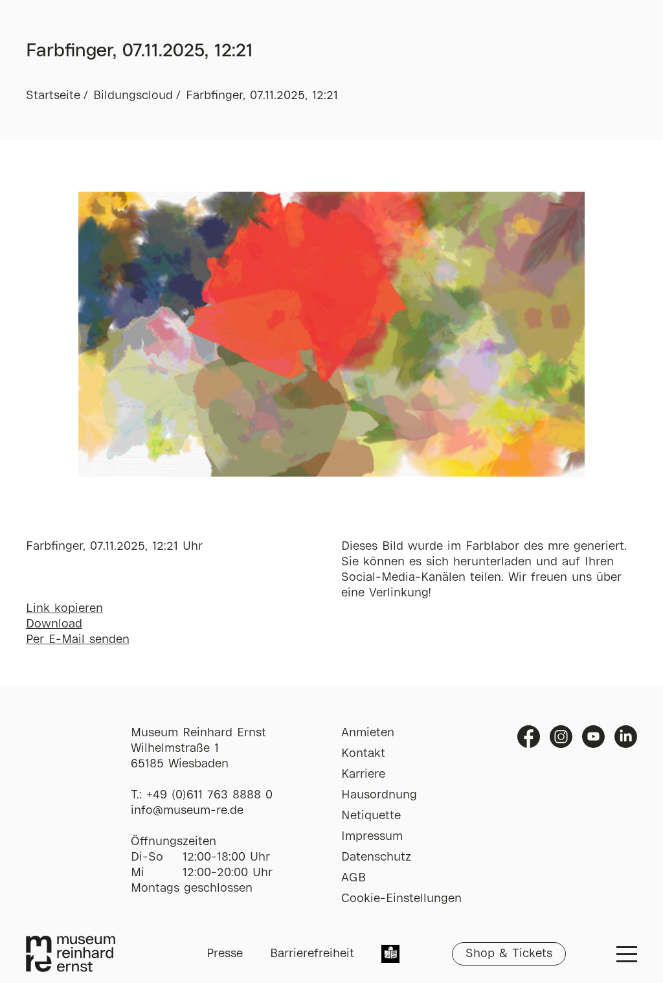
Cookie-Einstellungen (401, 899)
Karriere (363, 774)
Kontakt (363, 754)
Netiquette (371, 816)
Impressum (372, 836)
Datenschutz (376, 857)
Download (54, 624)
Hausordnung (379, 795)
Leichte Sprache (390, 955)
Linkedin (625, 736)
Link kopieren (64, 609)
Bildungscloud (133, 96)
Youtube (593, 736)
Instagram (561, 736)
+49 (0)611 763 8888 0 (209, 795)
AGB (353, 878)
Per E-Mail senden (77, 640)
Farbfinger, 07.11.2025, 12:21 (262, 96)
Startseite (53, 96)
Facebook (528, 736)
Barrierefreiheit (312, 954)
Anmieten (367, 733)
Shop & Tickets (509, 954)
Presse (225, 954)
